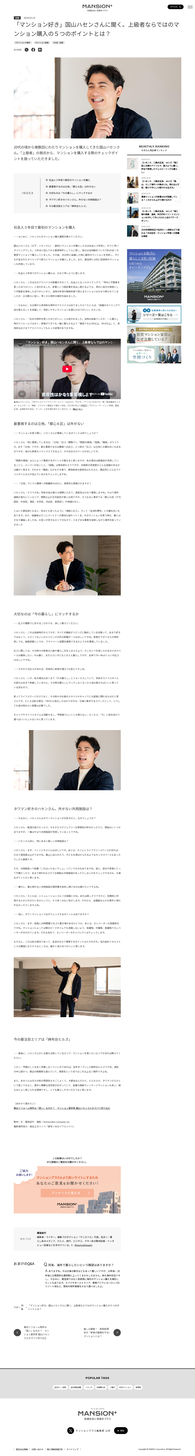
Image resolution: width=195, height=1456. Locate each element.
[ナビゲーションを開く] (190, 8)
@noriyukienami (83, 1245)
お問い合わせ (37, 1449)
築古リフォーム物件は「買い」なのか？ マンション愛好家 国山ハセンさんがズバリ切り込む (62, 1108)
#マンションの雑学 (23, 42)
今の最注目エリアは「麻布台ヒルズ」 (68, 206)
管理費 (138, 1387)
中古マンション (125, 1387)
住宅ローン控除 (60, 1387)
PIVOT (84, 405)
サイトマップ (73, 1449)
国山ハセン (78, 409)
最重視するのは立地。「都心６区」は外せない (72, 186)
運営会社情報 (22, 1449)
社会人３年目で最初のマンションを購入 (69, 180)
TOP (16, 1307)
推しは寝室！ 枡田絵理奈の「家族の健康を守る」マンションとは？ (97, 1332)
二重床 (112, 1387)
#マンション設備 (41, 42)
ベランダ (88, 1387)
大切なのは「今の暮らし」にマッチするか (70, 193)
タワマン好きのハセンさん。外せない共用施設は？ (75, 199)
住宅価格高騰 (76, 1387)
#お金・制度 (58, 42)
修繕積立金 (101, 1387)
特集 (17, 17)
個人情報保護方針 (55, 1449)
